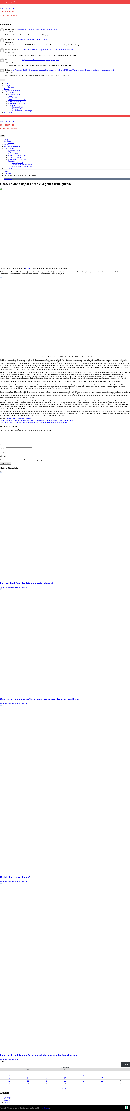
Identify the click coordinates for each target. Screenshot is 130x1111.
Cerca (2, 1061)
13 (65, 1078)
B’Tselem (28, 268)
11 (28, 1078)
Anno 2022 (7, 1101)
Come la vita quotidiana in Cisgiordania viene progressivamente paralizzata (39, 699)
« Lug (64, 1088)
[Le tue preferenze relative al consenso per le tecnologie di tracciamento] (126, 1107)
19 (46, 1081)
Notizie (6, 89)
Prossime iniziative (14, 94)
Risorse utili (8, 112)
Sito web (3, 456)
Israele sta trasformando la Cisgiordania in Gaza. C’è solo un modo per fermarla (47, 50)
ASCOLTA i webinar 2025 (17, 100)
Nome (2, 448)
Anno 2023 (7, 1099)
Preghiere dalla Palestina (12, 91)
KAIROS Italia (13, 98)
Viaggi (10, 96)
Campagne (11, 105)
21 (83, 1081)
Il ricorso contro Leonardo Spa (22, 111)
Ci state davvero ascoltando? (15, 877)
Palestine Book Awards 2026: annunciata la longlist (26, 583)
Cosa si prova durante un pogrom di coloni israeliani (30, 39)
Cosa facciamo (9, 92)
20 (65, 1081)
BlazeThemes (45, 1108)
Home (6, 83)
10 (9, 1078)
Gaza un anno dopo (18, 419)
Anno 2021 (7, 1102)
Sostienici (11, 87)
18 (28, 1081)
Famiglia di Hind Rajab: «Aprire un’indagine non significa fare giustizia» (38, 1055)
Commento (4, 445)
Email (2, 452)
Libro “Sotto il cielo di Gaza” (17, 103)
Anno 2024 (7, 1097)
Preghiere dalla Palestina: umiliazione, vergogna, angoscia (40, 60)
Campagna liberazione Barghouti (22, 109)
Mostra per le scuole (14, 101)
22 (102, 1081)
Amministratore (5, 587)
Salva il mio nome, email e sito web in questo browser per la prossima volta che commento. (31, 460)
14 (83, 1078)
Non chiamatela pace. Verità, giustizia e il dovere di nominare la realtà (36, 29)
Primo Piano (8, 179)
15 (102, 1078)
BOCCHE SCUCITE (7, 12)
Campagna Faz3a (17, 107)
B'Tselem (9, 419)
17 (9, 1081)
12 (46, 1078)
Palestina (28, 419)
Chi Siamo (7, 85)
